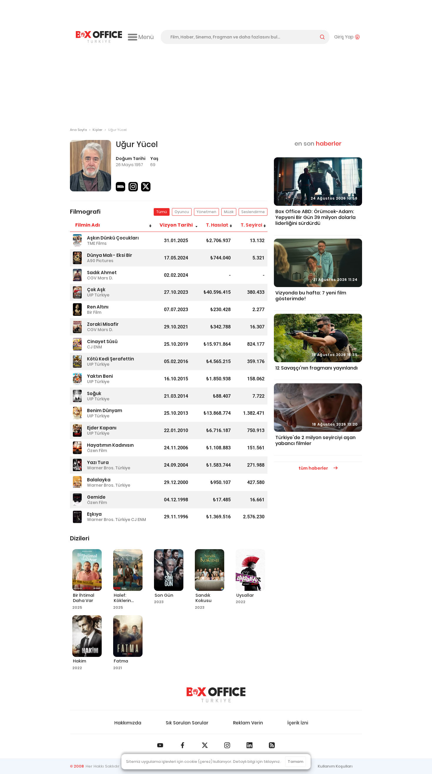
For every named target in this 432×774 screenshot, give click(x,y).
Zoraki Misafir (103, 324)
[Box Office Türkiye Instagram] (227, 745)
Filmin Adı (87, 225)
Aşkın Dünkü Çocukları (113, 238)
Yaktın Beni (100, 376)
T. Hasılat (217, 225)
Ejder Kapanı (101, 428)
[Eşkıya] (77, 517)
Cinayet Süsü (102, 341)
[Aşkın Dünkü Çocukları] (77, 240)
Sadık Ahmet (102, 272)
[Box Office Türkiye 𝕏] (204, 745)
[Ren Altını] (77, 309)
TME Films (97, 243)
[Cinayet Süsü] (77, 344)
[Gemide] (77, 499)
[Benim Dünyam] (77, 413)
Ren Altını (97, 307)
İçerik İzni (297, 723)
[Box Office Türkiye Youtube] (160, 745)
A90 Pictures (100, 261)
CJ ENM (94, 347)
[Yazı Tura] (77, 465)
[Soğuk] (77, 396)
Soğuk (94, 393)
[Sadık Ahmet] (77, 275)
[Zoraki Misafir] (77, 327)
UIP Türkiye (98, 295)
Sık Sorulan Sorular (187, 723)
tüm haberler (314, 468)
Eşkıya (94, 514)
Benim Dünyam (104, 410)
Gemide (96, 497)
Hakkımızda (127, 723)
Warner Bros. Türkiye (108, 468)
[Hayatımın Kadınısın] (77, 447)
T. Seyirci (251, 225)
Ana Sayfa (78, 129)
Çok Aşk (96, 289)
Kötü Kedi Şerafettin (110, 359)
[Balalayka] (77, 482)
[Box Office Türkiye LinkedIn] (249, 745)
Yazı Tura (98, 462)
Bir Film (94, 312)
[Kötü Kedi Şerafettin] (77, 361)
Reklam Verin (248, 723)
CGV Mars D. (100, 278)
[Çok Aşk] (77, 292)
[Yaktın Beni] (77, 378)
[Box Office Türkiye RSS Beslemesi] (271, 745)
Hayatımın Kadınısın (110, 445)
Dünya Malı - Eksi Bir (109, 255)
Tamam (295, 761)
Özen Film (97, 450)
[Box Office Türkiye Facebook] (182, 745)
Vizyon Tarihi (176, 225)
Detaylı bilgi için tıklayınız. (257, 761)
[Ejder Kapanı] (77, 430)
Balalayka (98, 480)
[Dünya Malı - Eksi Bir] (77, 258)
